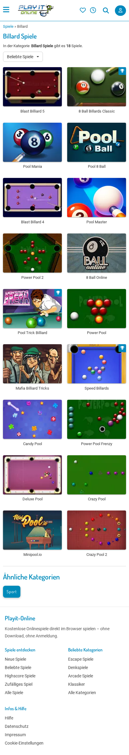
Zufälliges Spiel (18, 684)
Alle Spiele (14, 692)
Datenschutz (16, 726)
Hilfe (9, 718)
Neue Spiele (15, 659)
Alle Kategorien (82, 692)
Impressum (15, 734)
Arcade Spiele (80, 675)
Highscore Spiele (20, 675)
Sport (12, 591)
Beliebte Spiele (20, 56)
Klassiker (76, 684)
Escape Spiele (80, 659)
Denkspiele (78, 667)
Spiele (8, 26)
